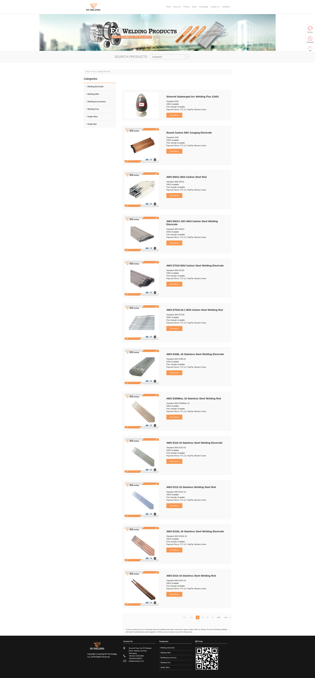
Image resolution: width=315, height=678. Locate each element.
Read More (174, 115)
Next (218, 617)
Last (225, 617)
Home (168, 7)
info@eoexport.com (136, 661)
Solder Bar (92, 124)
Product (186, 7)
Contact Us (215, 7)
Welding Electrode (104, 71)
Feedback (226, 7)
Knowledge (203, 7)
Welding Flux (93, 109)
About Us (177, 7)
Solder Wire (92, 117)
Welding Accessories (96, 102)
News (194, 7)
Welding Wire (93, 94)
